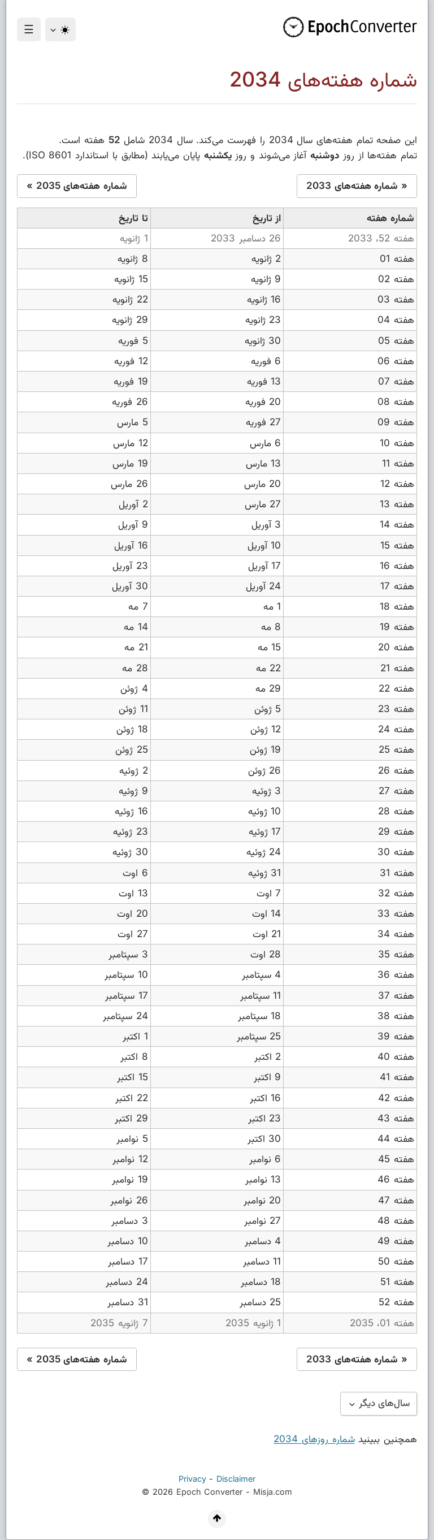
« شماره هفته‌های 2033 (356, 185)
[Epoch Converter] (346, 27)
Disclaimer (235, 1478)
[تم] (60, 29)
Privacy (192, 1478)
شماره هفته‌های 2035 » (77, 185)
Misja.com (272, 1491)
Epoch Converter (209, 1491)
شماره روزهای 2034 (314, 1438)
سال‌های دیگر (383, 1402)
